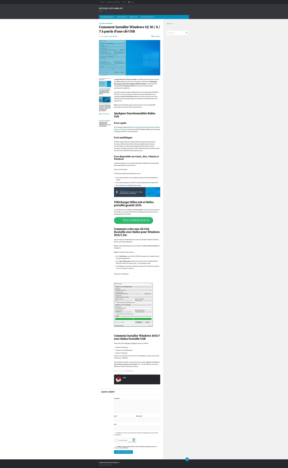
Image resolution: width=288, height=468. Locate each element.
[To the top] (187, 459)
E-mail (140, 416)
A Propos (102, 2)
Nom (116, 416)
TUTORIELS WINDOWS (106, 23)
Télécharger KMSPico (107, 17)
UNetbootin (131, 127)
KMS (106, 36)
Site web (126, 420)
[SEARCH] (186, 33)
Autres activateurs (147, 17)
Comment (117, 398)
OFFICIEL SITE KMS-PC (111, 8)
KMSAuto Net (134, 17)
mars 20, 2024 (113, 36)
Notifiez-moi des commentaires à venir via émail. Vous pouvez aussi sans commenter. (135, 447)
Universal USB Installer (142, 127)
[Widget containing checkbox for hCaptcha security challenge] (125, 440)
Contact (124, 2)
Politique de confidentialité (113, 2)
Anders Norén (108, 465)
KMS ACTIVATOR (121, 17)
